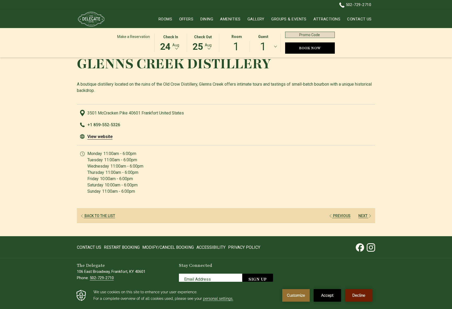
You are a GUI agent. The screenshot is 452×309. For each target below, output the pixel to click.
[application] (226, 295)
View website (99, 136)
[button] (171, 42)
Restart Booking (122, 247)
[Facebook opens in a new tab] (360, 247)
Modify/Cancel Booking (168, 247)
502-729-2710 (357, 4)
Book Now (317, 48)
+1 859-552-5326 (103, 124)
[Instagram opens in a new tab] (371, 247)
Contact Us (89, 247)
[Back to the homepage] (91, 19)
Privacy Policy (244, 247)
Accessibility (210, 247)
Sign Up (257, 279)
